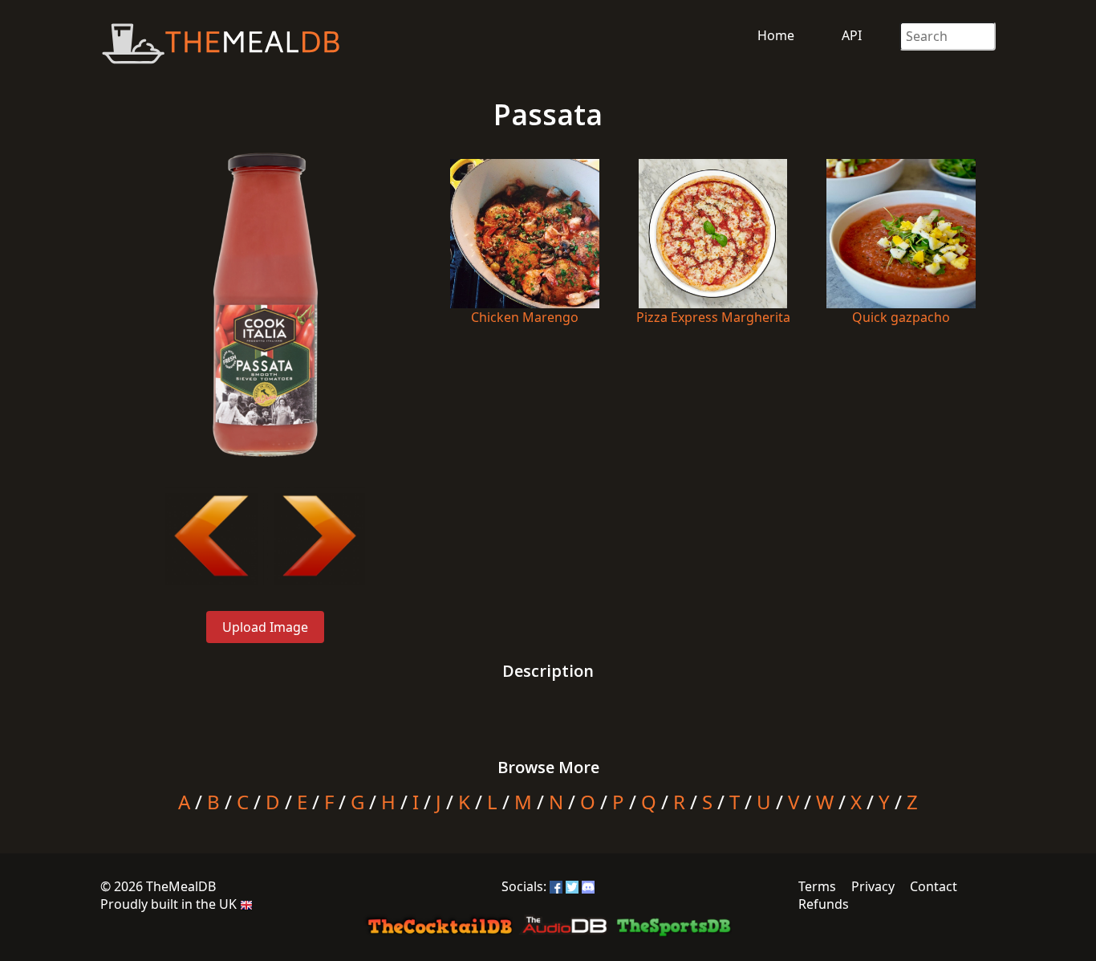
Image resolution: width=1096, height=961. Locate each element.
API (852, 35)
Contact (933, 886)
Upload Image (265, 627)
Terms (817, 886)
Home (775, 35)
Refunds (823, 904)
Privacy (873, 886)
